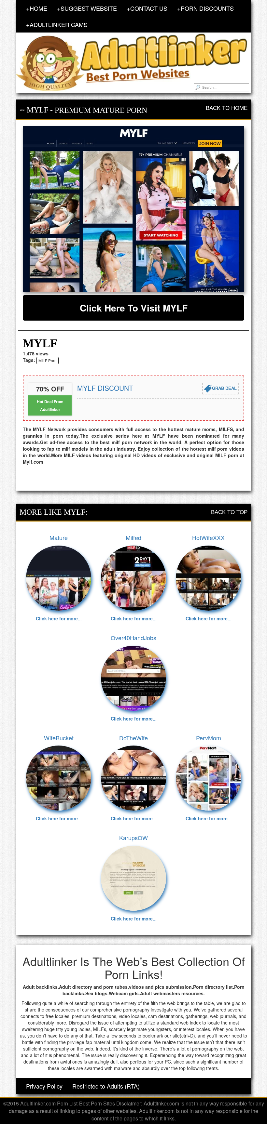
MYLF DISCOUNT (105, 388)
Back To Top (229, 512)
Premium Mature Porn (101, 110)
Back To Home (226, 108)
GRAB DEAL (224, 388)
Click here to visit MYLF (134, 307)
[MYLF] (133, 209)
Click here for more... (59, 618)
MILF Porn (47, 360)
